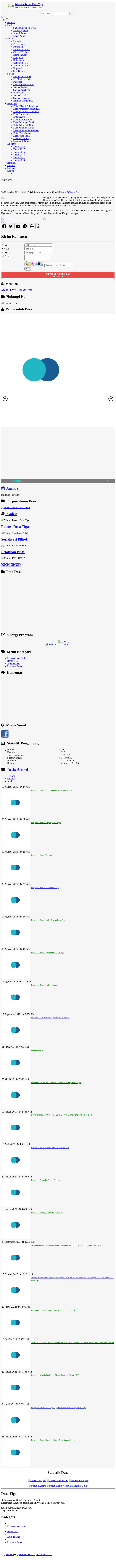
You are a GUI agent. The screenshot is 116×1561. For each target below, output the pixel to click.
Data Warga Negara (22, 133)
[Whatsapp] (38, 227)
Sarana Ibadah (20, 87)
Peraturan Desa (14, 666)
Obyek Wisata (20, 52)
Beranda (11, 22)
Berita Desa (75, 192)
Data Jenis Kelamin (22, 119)
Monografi (12, 103)
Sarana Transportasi (22, 98)
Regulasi (11, 162)
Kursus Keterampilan (23, 84)
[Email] (17, 227)
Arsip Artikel (17, 769)
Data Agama (19, 117)
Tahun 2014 (19, 160)
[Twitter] (11, 227)
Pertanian (17, 41)
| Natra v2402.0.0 (43, 1554)
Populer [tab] (11, 778)
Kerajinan (18, 57)
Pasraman (18, 82)
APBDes (11, 144)
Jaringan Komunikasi (23, 100)
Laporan (11, 165)
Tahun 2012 (19, 157)
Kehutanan (18, 60)
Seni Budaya (19, 71)
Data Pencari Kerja (22, 138)
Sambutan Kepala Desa (24, 28)
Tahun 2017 (19, 149)
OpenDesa (9, 1554)
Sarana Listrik (20, 95)
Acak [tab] (9, 781)
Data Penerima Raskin (24, 127)
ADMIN (5, 290)
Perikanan (18, 46)
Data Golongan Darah (23, 122)
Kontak (10, 171)
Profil (10, 25)
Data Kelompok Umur (24, 125)
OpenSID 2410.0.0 (26, 1554)
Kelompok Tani (20, 63)
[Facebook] (4, 227)
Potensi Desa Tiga (15, 527)
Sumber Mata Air (21, 49)
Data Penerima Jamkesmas (26, 130)
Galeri (11, 514)
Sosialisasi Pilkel (14, 539)
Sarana (10, 73)
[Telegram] (25, 227)
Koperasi (17, 68)
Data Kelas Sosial (21, 135)
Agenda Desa (13, 663)
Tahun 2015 (19, 154)
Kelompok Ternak (22, 65)
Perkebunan (19, 44)
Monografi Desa (21, 141)
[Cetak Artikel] (32, 227)
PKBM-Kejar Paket (22, 79)
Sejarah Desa (19, 33)
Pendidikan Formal (22, 76)
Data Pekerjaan (20, 114)
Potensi (10, 38)
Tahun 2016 (19, 152)
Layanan (11, 168)
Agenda (11, 488)
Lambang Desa (20, 30)
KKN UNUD (11, 565)
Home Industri (20, 55)
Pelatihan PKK (13, 552)
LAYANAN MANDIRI (21, 290)
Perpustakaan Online (17, 658)
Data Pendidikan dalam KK (26, 109)
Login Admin (19, 36)
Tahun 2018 (19, 146)
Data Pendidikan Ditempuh (26, 111)
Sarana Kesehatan (21, 90)
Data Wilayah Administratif (26, 106)
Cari (72, 13)
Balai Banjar (19, 92)
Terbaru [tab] (11, 776)
